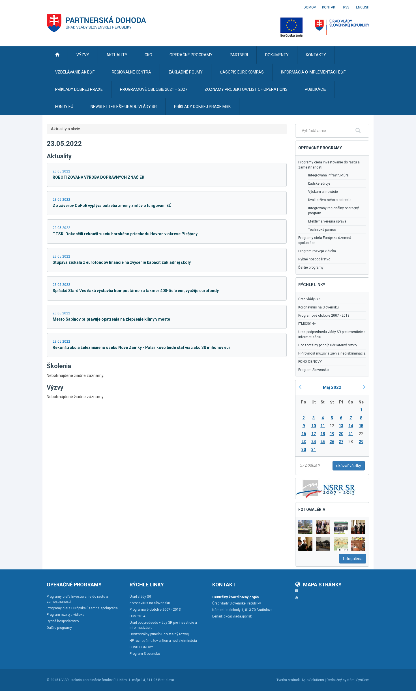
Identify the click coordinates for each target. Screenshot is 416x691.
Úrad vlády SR (309, 299)
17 (313, 433)
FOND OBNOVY (310, 362)
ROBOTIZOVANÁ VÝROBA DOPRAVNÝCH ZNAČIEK (98, 177)
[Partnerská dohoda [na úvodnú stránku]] (96, 23)
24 (313, 441)
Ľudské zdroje (319, 183)
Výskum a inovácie (323, 192)
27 (341, 441)
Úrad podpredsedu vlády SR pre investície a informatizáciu (332, 334)
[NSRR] (325, 488)
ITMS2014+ (307, 324)
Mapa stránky (322, 585)
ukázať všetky (348, 465)
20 (341, 433)
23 (303, 441)
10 (313, 426)
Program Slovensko (313, 370)
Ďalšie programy (310, 267)
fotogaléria (353, 558)
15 (361, 426)
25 (322, 441)
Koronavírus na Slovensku (318, 307)
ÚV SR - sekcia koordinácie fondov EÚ (88, 680)
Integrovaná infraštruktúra (328, 175)
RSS (346, 7)
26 (332, 441)
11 (322, 426)
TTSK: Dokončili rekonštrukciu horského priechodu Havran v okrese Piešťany (125, 234)
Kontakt (329, 7)
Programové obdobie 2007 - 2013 (323, 316)
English (362, 7)
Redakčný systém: (341, 680)
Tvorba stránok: (288, 680)
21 (350, 433)
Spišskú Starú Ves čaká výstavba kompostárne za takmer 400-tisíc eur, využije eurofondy (136, 290)
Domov (310, 7)
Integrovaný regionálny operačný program (333, 210)
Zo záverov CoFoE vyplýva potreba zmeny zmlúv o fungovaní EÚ (112, 205)
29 (361, 441)
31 (313, 449)
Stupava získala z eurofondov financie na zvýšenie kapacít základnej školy (122, 262)
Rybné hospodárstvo (314, 259)
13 (341, 426)
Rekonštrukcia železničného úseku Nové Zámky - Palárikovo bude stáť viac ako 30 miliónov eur (141, 347)
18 (322, 433)
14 (350, 426)
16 (303, 433)
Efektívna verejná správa (327, 221)
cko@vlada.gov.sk (238, 616)
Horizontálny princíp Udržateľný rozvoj (327, 345)
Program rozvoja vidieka (317, 251)
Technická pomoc (322, 230)
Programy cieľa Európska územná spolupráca (324, 240)
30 (303, 449)
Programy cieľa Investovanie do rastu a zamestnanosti (329, 164)
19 (332, 433)
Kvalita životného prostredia (329, 200)
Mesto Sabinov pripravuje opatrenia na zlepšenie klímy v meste (111, 319)
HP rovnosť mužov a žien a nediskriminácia (332, 353)
